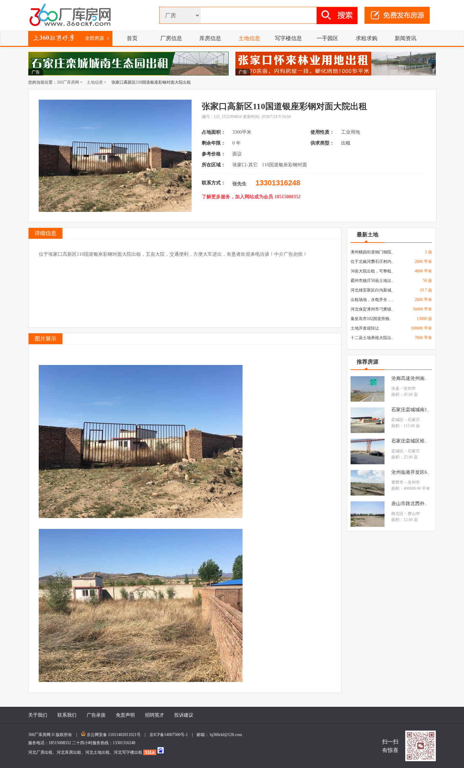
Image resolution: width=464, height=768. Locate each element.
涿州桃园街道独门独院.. (372, 252)
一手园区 (327, 38)
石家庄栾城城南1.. (410, 409)
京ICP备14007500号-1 (170, 734)
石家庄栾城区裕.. (409, 441)
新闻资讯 (405, 38)
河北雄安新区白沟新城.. (372, 290)
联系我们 (66, 715)
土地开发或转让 (365, 328)
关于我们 (37, 715)
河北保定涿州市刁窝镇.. (372, 309)
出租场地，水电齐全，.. (372, 299)
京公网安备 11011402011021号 (114, 734)
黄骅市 (397, 482)
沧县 (395, 388)
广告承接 (96, 715)
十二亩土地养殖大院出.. (372, 337)
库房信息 (210, 38)
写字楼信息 (288, 38)
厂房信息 (171, 38)
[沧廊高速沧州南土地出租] (368, 400)
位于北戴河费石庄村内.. (372, 261)
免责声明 (125, 715)
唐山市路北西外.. (409, 503)
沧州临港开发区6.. (410, 472)
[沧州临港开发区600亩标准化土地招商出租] (368, 494)
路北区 (397, 513)
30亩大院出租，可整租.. (372, 271)
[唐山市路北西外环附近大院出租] (368, 525)
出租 (346, 143)
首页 (132, 38)
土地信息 (249, 38)
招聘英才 (154, 715)
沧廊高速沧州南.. (409, 378)
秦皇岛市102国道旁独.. (371, 318)
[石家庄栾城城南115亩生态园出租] (368, 431)
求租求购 (366, 38)
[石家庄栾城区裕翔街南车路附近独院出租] (368, 463)
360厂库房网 (68, 82)
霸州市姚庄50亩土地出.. (372, 280)
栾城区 (397, 419)
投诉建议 (183, 715)
